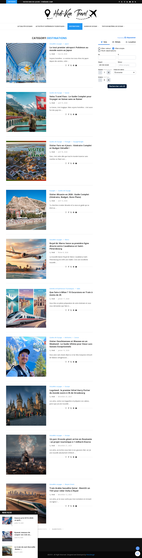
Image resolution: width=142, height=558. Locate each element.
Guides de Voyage (90, 26)
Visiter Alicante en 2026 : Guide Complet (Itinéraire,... (43, 2)
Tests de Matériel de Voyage (112, 26)
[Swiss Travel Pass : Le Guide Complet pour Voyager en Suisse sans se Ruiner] (26, 112)
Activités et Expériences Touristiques (50, 26)
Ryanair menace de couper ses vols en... (22, 533)
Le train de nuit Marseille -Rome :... (24, 548)
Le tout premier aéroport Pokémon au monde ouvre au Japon (68, 48)
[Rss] (135, 2)
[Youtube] (130, 2)
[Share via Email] (76, 65)
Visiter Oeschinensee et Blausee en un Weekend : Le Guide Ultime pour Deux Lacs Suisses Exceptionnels (70, 344)
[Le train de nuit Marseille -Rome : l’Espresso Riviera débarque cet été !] (7, 551)
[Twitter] (121, 2)
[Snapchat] (132, 2)
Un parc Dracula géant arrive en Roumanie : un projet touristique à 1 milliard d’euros (70, 440)
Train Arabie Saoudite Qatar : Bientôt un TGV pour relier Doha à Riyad (69, 489)
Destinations (74, 26)
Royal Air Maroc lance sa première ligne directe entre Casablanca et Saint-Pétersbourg (69, 246)
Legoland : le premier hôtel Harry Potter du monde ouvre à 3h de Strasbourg (69, 391)
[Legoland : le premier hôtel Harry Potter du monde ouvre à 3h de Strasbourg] (26, 406)
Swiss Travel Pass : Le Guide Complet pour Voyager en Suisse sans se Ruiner (70, 97)
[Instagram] (124, 2)
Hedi (53, 54)
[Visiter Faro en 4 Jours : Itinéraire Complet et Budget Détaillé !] (26, 161)
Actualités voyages (25, 26)
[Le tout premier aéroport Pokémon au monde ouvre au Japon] (26, 63)
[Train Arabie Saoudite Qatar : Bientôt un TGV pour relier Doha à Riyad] (26, 504)
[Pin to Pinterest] (73, 65)
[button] (19, 2)
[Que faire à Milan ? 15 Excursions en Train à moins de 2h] (26, 308)
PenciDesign (90, 555)
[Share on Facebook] (68, 65)
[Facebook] (119, 2)
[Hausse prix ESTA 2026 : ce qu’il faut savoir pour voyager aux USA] (7, 522)
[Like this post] (66, 65)
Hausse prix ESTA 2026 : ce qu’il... (24, 519)
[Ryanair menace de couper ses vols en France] (7, 536)
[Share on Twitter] (71, 65)
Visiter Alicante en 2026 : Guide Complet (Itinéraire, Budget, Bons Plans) (69, 195)
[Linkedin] (127, 2)
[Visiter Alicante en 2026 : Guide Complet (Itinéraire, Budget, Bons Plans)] (26, 210)
